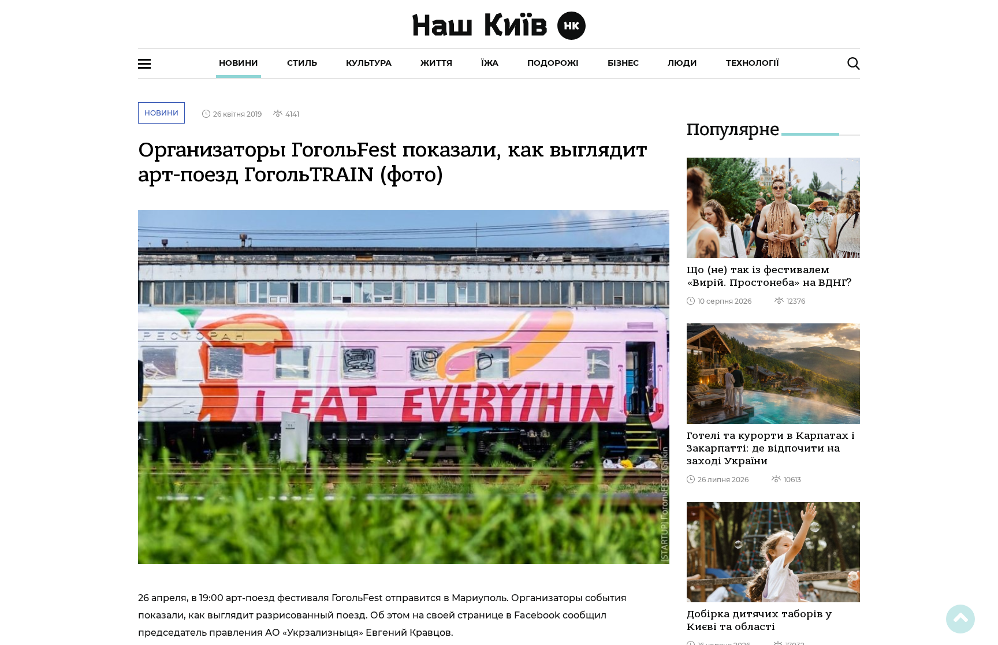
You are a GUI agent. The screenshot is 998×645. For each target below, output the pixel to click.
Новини (238, 63)
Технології (752, 63)
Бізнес (623, 63)
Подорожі (553, 63)
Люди (682, 63)
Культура (369, 63)
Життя (436, 63)
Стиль (302, 63)
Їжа (489, 63)
